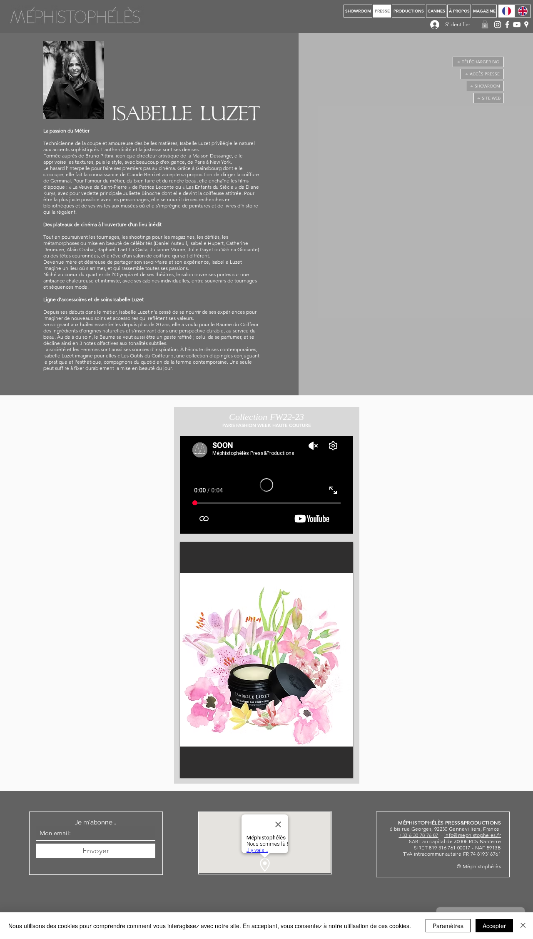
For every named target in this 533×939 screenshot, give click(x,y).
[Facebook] (507, 24)
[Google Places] (526, 24)
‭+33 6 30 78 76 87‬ (418, 835)
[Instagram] (497, 24)
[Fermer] (523, 925)
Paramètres (448, 926)
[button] (484, 24)
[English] (523, 11)
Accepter (494, 926)
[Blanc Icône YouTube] (516, 24)
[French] (507, 11)
